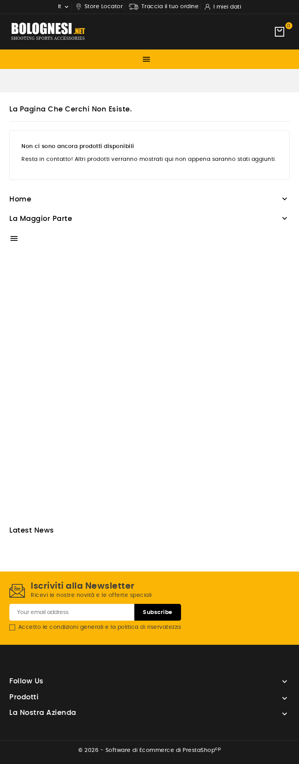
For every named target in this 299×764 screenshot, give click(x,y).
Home (20, 199)
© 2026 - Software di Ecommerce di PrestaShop (149, 750)
